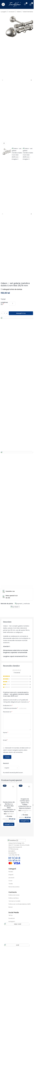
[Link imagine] (17, 383)
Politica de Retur (14, 898)
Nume (5, 732)
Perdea (11, 872)
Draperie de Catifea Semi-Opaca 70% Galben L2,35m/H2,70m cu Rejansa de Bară (24, 803)
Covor (10, 881)
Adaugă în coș (20, 313)
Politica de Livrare (14, 895)
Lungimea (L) (4, 303)
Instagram (12, 921)
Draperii (11, 875)
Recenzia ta (7, 712)
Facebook (12, 918)
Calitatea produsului (10, 708)
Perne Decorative (14, 887)
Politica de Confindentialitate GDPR (20, 904)
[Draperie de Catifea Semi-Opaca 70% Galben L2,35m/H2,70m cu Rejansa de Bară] (25, 790)
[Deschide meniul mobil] (3, 4)
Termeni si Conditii (14, 901)
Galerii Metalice (28, 12)
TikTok (10, 915)
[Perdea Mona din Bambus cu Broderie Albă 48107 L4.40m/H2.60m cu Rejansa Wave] (9, 792)
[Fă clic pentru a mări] (4, 143)
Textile (11, 884)
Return (11, 907)
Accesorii (12, 12)
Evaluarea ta (8, 705)
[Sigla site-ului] (15, 4)
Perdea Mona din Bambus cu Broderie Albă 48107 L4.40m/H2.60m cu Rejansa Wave (8, 806)
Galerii (19, 12)
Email (5, 740)
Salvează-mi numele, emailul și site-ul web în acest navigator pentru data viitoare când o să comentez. (16, 750)
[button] (2, 80)
